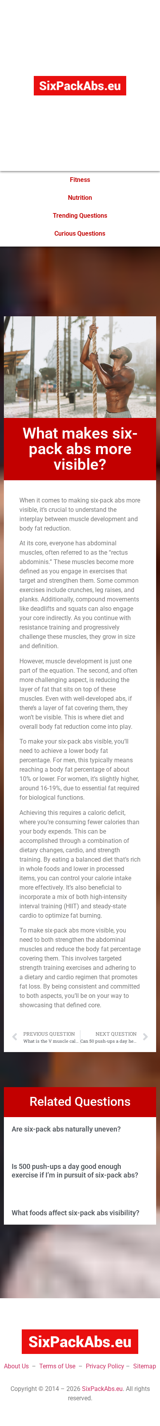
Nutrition (80, 197)
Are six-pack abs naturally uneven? (66, 1129)
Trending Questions (80, 215)
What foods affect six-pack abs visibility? (75, 1213)
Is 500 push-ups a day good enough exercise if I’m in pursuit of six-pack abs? (75, 1170)
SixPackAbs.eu (102, 1389)
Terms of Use (57, 1366)
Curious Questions (79, 233)
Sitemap (144, 1366)
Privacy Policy (105, 1366)
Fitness (80, 179)
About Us (16, 1366)
